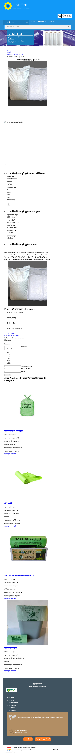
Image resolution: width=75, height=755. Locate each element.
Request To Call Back (11, 336)
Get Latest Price (12, 333)
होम (8, 50)
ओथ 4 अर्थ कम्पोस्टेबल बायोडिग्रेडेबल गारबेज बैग (19, 576)
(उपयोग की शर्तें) (34, 747)
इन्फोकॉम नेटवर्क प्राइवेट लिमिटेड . (21, 750)
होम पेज (33, 21)
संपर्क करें (52, 21)
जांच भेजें (29, 739)
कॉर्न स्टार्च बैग (8, 503)
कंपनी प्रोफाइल (42, 21)
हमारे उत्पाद (10, 22)
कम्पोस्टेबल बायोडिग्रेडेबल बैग (15, 54)
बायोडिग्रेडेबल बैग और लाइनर (13, 431)
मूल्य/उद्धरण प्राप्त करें (10, 454)
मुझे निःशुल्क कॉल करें (44, 739)
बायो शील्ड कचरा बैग (10, 648)
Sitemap (13, 710)
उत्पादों (9, 52)
